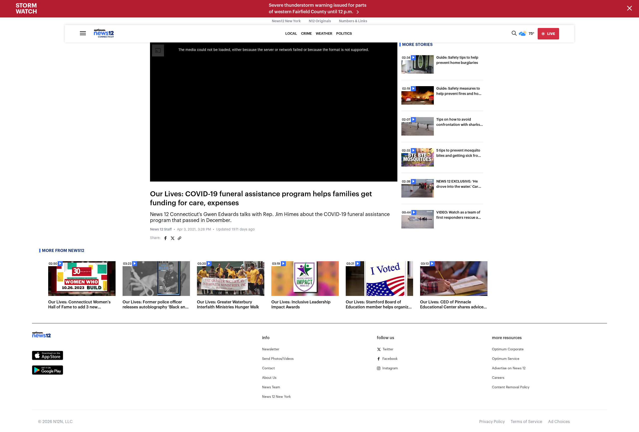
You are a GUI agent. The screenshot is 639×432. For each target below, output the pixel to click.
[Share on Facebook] (165, 238)
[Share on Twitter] (172, 238)
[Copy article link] (179, 238)
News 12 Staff (161, 229)
